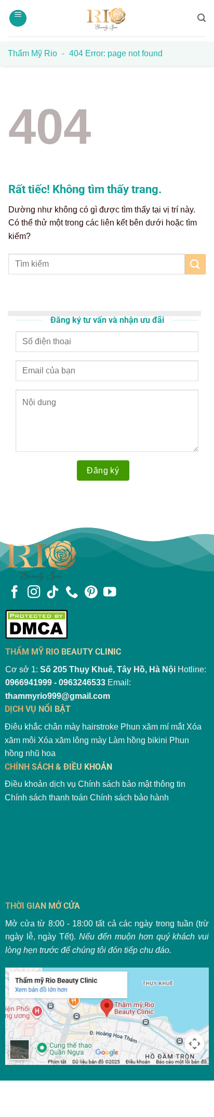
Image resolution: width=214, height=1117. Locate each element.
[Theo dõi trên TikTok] (52, 593)
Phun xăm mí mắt (152, 726)
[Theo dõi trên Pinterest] (91, 593)
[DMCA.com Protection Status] (107, 624)
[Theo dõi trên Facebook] (14, 593)
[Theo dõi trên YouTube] (109, 593)
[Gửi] (195, 264)
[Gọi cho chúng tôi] (71, 593)
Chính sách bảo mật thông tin (131, 784)
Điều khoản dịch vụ (40, 784)
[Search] (201, 18)
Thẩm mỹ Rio (32, 53)
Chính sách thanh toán (46, 797)
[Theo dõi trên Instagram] (34, 593)
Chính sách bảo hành (129, 797)
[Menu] (17, 18)
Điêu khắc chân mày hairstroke (61, 726)
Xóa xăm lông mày (72, 740)
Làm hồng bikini (138, 740)
